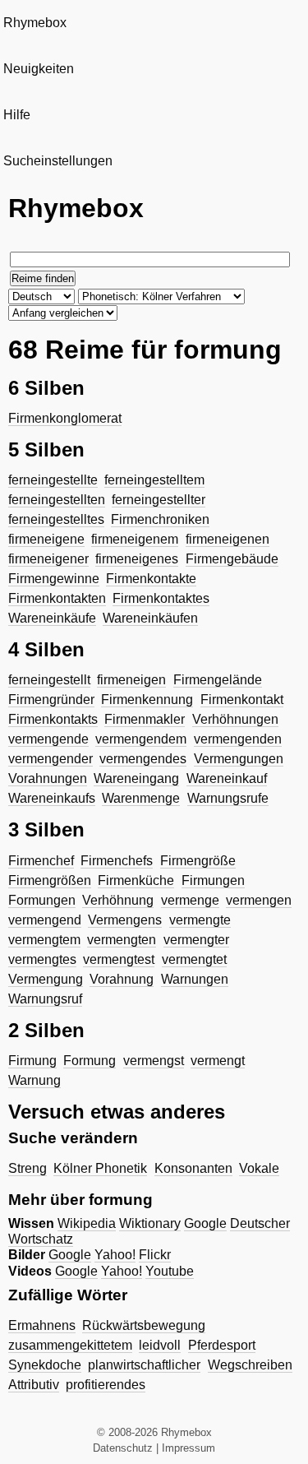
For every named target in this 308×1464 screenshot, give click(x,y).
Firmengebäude (232, 559)
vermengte (200, 920)
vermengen (259, 900)
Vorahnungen (47, 778)
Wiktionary (150, 1223)
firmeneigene (46, 539)
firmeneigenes (136, 559)
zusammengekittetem (70, 1345)
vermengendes (142, 759)
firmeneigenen (227, 539)
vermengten (121, 940)
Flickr (155, 1255)
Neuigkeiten (38, 69)
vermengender (50, 759)
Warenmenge (141, 798)
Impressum (188, 1448)
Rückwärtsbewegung (143, 1325)
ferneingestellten (56, 500)
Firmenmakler (144, 719)
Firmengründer (51, 700)
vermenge (190, 900)
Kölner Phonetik (100, 1168)
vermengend (44, 920)
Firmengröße (198, 861)
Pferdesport (221, 1345)
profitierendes (105, 1385)
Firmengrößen (49, 880)
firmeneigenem (134, 539)
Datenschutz (123, 1448)
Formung (89, 1061)
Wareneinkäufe (52, 618)
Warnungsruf (45, 999)
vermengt (218, 1061)
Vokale (259, 1168)
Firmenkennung (147, 700)
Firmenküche (136, 880)
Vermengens (125, 920)
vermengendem (140, 739)
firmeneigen (131, 680)
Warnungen (194, 979)
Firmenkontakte (151, 579)
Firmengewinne (53, 579)
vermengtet (194, 959)
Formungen (42, 900)
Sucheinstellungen (58, 161)
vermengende (48, 739)
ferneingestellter (158, 500)
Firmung (32, 1061)
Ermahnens (42, 1325)
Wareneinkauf (226, 778)
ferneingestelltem (154, 480)
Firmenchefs (116, 861)
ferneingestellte (53, 480)
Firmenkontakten (57, 598)
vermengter (196, 940)
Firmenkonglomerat (65, 418)
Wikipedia (86, 1223)
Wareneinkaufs (51, 798)
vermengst (153, 1061)
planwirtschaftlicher (144, 1365)
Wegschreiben (250, 1365)
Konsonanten (193, 1168)
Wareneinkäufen (150, 618)
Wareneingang (136, 778)
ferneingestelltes (56, 519)
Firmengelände (217, 680)
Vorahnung (122, 979)
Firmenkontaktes (161, 598)
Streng (27, 1168)
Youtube (169, 1271)
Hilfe (16, 115)
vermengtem (44, 940)
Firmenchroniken (160, 519)
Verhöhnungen (235, 719)
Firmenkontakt (241, 700)
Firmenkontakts (53, 719)
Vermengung (45, 979)
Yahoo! (115, 1255)
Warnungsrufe (228, 798)
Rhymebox (35, 23)
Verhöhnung (118, 900)
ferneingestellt (49, 680)
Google (205, 1223)
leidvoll (160, 1345)
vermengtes (42, 959)
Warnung (34, 1080)
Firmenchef (41, 861)
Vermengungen (238, 759)
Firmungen (213, 880)
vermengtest (118, 959)
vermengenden (238, 739)
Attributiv (33, 1385)
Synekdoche (44, 1365)
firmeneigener (48, 559)
